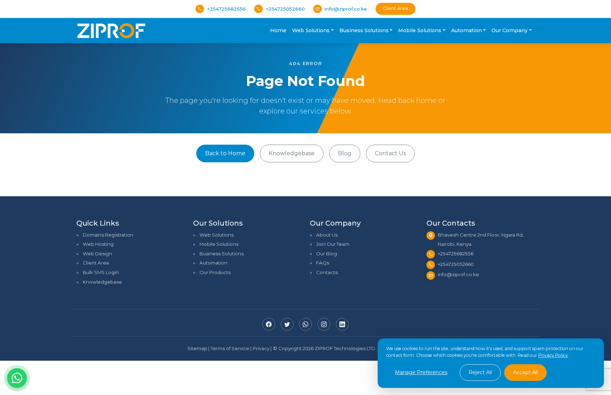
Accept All (525, 372)
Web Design (97, 253)
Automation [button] (466, 30)
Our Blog (326, 253)
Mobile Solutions (218, 244)
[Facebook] (268, 324)
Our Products (215, 272)
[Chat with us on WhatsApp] (17, 378)
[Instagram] (324, 324)
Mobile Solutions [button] (419, 30)
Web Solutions (216, 235)
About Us (327, 235)
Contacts (327, 272)
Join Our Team (332, 244)
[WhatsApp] (305, 324)
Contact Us (390, 153)
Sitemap (197, 348)
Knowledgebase (292, 153)
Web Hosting (98, 244)
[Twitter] (287, 324)
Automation (213, 263)
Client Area (395, 8)
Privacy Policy (553, 355)
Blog (344, 153)
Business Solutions (221, 253)
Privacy (261, 348)
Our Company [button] (509, 30)
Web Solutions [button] (311, 30)
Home (278, 30)
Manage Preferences (421, 372)
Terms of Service (230, 348)
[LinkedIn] (342, 324)
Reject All (480, 372)
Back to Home (225, 153)
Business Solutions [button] (364, 30)
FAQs (322, 263)
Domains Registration (108, 235)
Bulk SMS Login (101, 272)
